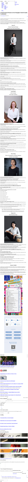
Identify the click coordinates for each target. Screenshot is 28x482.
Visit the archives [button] (15, 473)
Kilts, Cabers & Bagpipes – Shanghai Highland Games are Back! (10, 392)
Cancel (3, 403)
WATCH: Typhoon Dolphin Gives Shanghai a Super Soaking (9, 389)
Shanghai (2, 1)
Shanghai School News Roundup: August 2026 (7, 366)
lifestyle (5, 5)
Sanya (2, 6)
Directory (5, 7)
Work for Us (13, 476)
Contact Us (5, 476)
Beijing (2, 3)
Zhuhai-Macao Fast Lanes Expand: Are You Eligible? (8, 420)
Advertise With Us (9, 476)
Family (5, 6)
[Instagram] (27, 477)
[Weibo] (15, 407)
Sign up (16, 2)
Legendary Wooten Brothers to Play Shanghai (5, 453)
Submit (1, 403)
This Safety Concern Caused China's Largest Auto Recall (8, 423)
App (15, 476)
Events (5, 8)
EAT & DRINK (17, 4)
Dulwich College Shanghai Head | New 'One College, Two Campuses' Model (11, 383)
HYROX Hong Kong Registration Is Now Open (6, 458)
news (15, 3)
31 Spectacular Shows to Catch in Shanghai (6, 417)
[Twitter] (15, 406)
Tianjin (2, 5)
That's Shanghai (3, 15)
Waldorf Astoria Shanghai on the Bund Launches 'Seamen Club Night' (11, 386)
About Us (3, 476)
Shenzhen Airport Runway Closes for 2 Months (7, 426)
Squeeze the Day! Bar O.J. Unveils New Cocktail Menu (6, 437)
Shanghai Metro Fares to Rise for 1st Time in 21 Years (8, 373)
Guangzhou (3, 4)
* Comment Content (3, 402)
